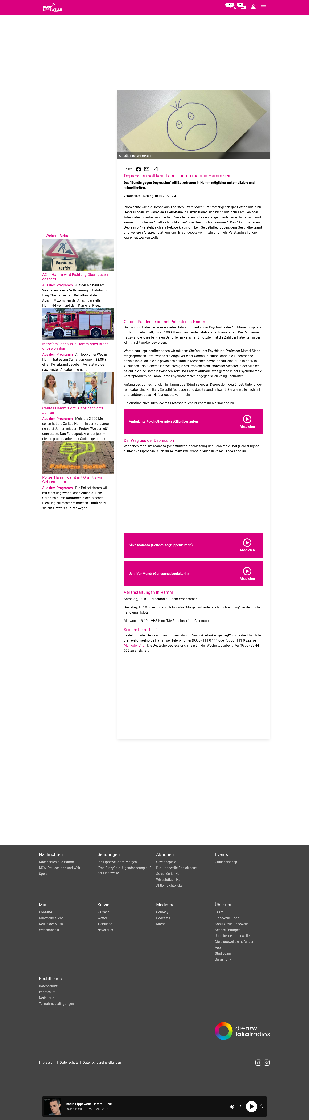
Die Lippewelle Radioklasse (176, 868)
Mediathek (166, 904)
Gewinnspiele (166, 862)
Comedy (162, 912)
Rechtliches (50, 978)
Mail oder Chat (134, 645)
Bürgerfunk (223, 959)
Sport (43, 874)
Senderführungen (227, 930)
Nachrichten (51, 854)
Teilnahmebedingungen (56, 1004)
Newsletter (105, 930)
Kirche (160, 924)
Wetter (102, 918)
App (218, 948)
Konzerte (45, 912)
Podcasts (163, 918)
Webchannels (49, 930)
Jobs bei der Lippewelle (232, 936)
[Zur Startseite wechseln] (52, 7)
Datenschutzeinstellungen (102, 1062)
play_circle (251, 1106)
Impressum (47, 992)
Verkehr (103, 912)
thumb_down (242, 1106)
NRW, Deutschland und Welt (59, 868)
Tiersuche (105, 924)
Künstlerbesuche (51, 918)
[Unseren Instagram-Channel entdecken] (266, 1062)
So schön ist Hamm (170, 874)
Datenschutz (48, 986)
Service (105, 904)
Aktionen (165, 854)
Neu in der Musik (51, 924)
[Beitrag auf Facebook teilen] (138, 169)
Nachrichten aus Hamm (56, 862)
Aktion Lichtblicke (169, 885)
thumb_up (260, 1106)
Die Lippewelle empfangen (234, 942)
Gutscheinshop (226, 862)
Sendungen (109, 854)
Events (221, 854)
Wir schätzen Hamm (171, 880)
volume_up (232, 1107)
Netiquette (46, 998)
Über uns (223, 904)
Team (219, 912)
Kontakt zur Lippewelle (231, 924)
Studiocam (223, 953)
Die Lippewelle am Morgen (117, 862)
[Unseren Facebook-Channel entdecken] (258, 1062)
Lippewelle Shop (227, 918)
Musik (45, 904)
